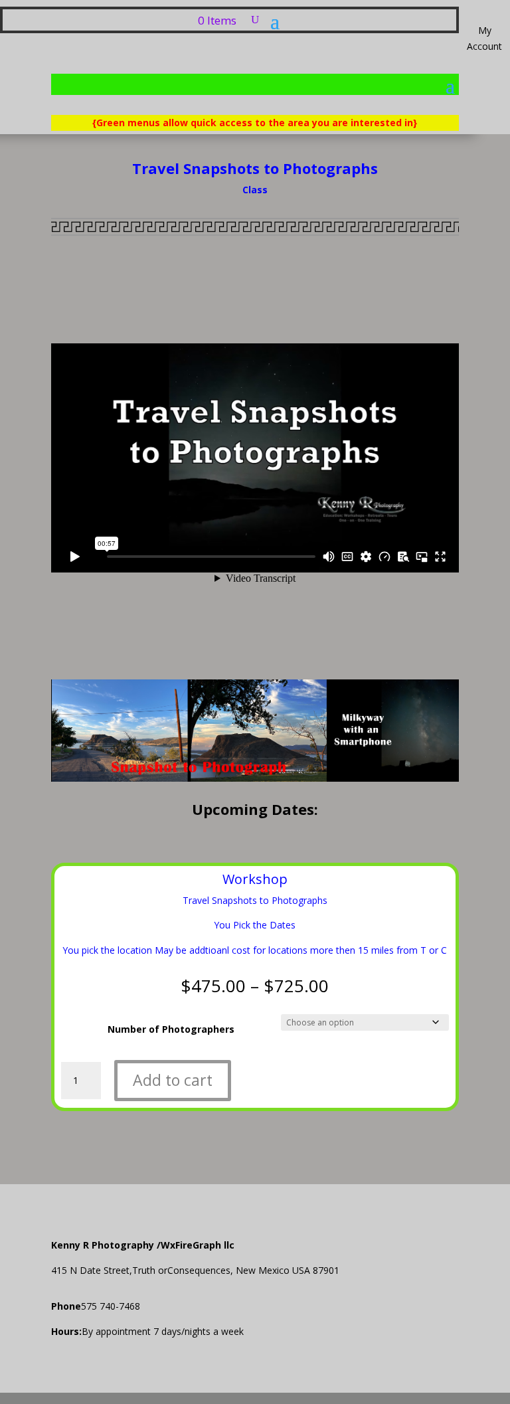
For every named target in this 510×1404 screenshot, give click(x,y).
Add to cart (172, 1080)
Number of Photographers (171, 1029)
